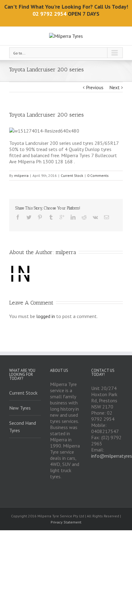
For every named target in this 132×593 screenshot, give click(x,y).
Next (114, 87)
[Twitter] (28, 217)
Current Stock (72, 175)
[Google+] (62, 217)
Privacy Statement (66, 522)
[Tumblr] (51, 217)
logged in (45, 316)
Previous (94, 87)
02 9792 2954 (49, 13)
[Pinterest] (39, 217)
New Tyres (20, 408)
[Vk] (95, 217)
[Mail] (106, 217)
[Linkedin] (73, 217)
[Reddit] (84, 217)
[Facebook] (17, 217)
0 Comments (98, 175)
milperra (21, 175)
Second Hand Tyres (22, 426)
